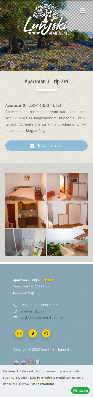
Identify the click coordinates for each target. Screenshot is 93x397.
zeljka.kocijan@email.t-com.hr (42, 317)
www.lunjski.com (33, 311)
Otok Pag (27, 292)
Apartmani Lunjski (27, 280)
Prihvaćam (80, 390)
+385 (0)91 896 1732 (42, 305)
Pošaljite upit (48, 145)
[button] (81, 11)
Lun (15, 292)
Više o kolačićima (43, 384)
